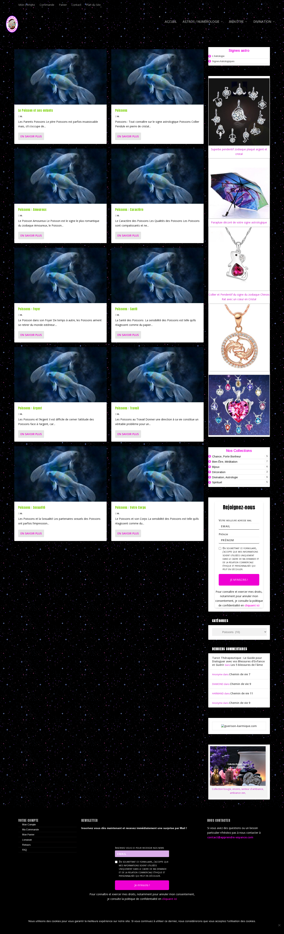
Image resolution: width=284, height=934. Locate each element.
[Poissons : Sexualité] (60, 474)
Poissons (121, 110)
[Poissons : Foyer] (60, 275)
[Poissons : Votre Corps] (157, 474)
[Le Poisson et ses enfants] (60, 77)
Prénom (223, 534)
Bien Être (236, 22)
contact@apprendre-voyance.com (230, 837)
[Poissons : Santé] (157, 275)
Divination (262, 22)
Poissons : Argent (30, 408)
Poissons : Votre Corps (130, 507)
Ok (109, 927)
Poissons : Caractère (129, 209)
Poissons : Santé (126, 309)
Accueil (171, 22)
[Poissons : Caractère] (157, 176)
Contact (76, 5)
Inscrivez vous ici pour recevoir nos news (139, 847)
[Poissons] (157, 77)
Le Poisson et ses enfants (35, 110)
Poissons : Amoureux (32, 209)
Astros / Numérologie (201, 22)
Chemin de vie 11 (241, 693)
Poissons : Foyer (29, 309)
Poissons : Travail (127, 408)
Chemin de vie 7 (239, 674)
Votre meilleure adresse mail (235, 520)
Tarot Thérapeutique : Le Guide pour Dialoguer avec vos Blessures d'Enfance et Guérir (238, 661)
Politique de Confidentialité (158, 927)
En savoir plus (31, 136)
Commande (47, 5)
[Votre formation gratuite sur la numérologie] (239, 726)
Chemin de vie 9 (240, 684)
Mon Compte (26, 5)
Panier (63, 5)
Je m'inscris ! (239, 580)
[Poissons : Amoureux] (60, 176)
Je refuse (124, 927)
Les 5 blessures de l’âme (247, 665)
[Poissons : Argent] (60, 374)
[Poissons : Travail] (157, 374)
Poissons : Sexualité (31, 507)
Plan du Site (93, 5)
